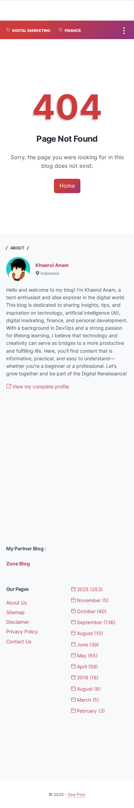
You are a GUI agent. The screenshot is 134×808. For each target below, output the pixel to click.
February (90, 711)
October (91, 611)
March (87, 700)
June (87, 644)
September (95, 622)
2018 (87, 677)
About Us (16, 603)
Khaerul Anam (52, 265)
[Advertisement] (67, 468)
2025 (89, 589)
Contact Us (18, 641)
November (92, 600)
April (87, 666)
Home (67, 185)
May (87, 655)
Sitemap (15, 612)
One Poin (76, 794)
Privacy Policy (22, 631)
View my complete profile (40, 386)
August (89, 633)
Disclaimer (17, 622)
